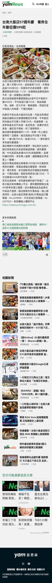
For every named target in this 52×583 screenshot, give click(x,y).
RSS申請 (40, 4)
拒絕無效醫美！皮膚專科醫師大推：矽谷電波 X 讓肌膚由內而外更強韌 (25, 522)
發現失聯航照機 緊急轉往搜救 (9, 496)
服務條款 (11, 569)
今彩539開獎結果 (41, 522)
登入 (47, 4)
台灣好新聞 (7, 32)
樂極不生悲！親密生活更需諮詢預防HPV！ (25, 496)
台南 (5, 254)
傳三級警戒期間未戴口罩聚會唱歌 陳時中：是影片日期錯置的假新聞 (25, 226)
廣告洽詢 (32, 569)
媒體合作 (41, 569)
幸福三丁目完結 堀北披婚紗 (9, 522)
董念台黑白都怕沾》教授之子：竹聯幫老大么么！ (41, 496)
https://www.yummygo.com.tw (19, 204)
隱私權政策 (21, 569)
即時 (9, 13)
